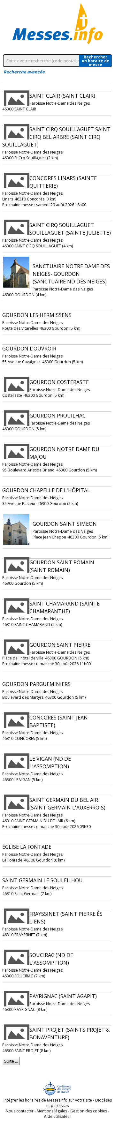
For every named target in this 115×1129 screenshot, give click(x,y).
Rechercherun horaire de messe (95, 61)
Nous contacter (20, 1111)
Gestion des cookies (88, 1111)
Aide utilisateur (57, 1116)
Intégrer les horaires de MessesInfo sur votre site (48, 1100)
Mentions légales (52, 1111)
